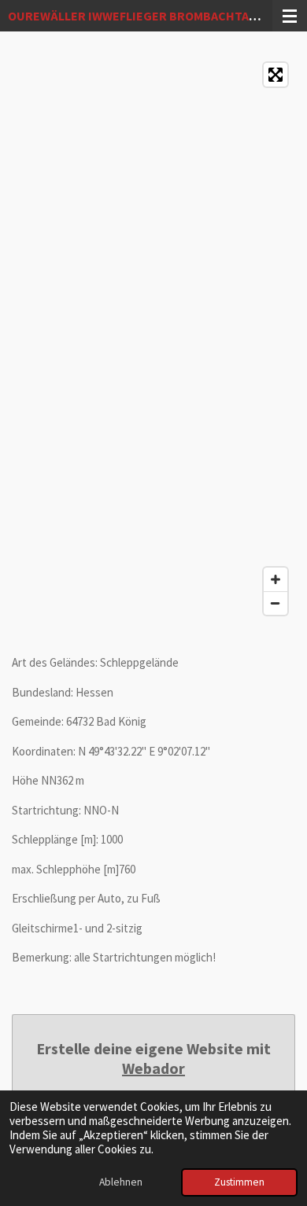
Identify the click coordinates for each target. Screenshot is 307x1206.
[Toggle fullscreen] (275, 74)
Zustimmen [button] (239, 1182)
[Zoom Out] (275, 603)
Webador (153, 1068)
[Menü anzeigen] (289, 15)
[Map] (153, 339)
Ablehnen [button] (120, 1182)
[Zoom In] (275, 579)
